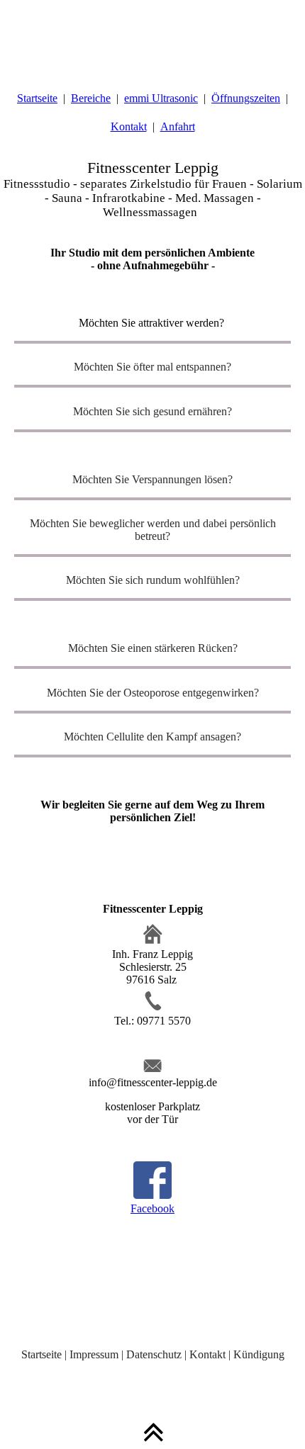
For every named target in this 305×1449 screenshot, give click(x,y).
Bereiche (91, 98)
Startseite (37, 98)
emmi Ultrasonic (161, 98)
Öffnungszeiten (245, 98)
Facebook (152, 1208)
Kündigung (258, 1354)
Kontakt (129, 126)
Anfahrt (177, 126)
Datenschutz (154, 1354)
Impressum (94, 1354)
